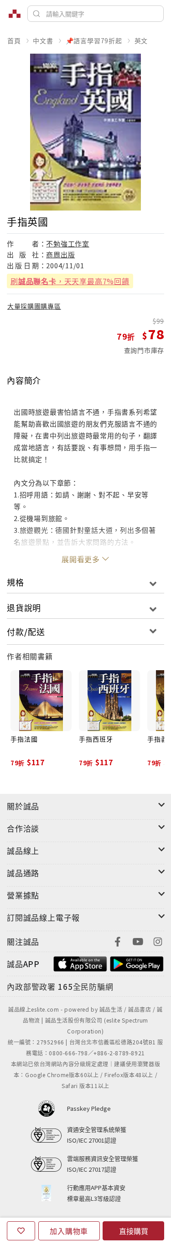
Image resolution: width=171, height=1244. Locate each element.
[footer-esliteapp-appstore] (80, 963)
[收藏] (21, 1230)
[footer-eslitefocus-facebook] (117, 940)
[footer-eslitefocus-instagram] (157, 940)
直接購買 (133, 1230)
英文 (141, 40)
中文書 (43, 40)
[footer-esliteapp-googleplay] (136, 963)
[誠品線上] (14, 13)
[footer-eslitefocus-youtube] (137, 940)
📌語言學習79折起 (94, 40)
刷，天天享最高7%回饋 (70, 281)
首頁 (14, 40)
